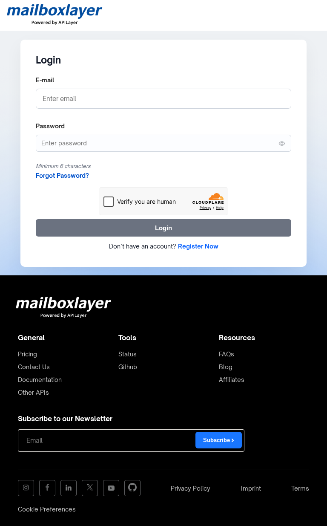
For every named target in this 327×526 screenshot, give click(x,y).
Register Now (198, 246)
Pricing (27, 354)
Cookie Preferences (47, 509)
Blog (225, 366)
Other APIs (33, 392)
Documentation (40, 379)
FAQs (226, 354)
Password (50, 126)
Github (127, 366)
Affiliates (231, 379)
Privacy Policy (190, 488)
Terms (300, 488)
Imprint (251, 488)
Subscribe (217, 440)
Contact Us (34, 366)
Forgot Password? (62, 175)
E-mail (45, 80)
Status (127, 354)
